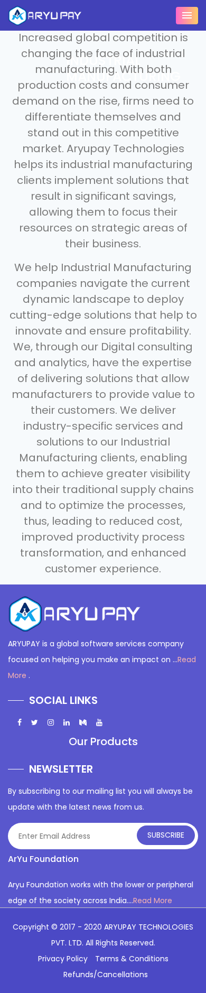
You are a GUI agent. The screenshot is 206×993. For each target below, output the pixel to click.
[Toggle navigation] (187, 15)
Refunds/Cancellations (105, 974)
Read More (152, 900)
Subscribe (165, 835)
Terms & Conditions (131, 958)
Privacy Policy (63, 958)
